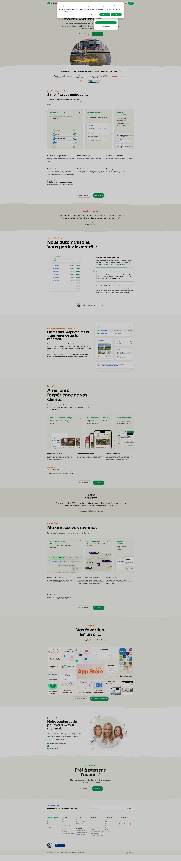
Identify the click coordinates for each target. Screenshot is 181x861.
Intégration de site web (67, 826)
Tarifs (48, 824)
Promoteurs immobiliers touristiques (96, 836)
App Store (64, 831)
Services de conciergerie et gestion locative (97, 832)
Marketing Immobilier (81, 832)
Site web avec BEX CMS (96, 418)
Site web (78, 820)
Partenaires (108, 828)
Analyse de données (121, 542)
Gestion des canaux (57, 112)
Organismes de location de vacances (97, 828)
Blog (106, 824)
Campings (93, 826)
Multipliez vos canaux (58, 541)
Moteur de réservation (67, 822)
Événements (108, 822)
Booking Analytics (80, 834)
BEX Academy (108, 820)
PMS (63, 820)
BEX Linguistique (94, 541)
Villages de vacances (95, 820)
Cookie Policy (73, 852)
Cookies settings (93, 14)
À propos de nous (123, 820)
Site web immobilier (81, 822)
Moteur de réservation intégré (61, 418)
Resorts (92, 822)
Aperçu (49, 820)
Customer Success (124, 822)
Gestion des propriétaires (68, 833)
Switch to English (106, 23)
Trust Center (108, 831)
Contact (121, 826)
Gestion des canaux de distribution (67, 828)
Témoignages (108, 826)
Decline (116, 14)
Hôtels (92, 824)
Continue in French (106, 26)
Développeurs (108, 830)
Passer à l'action (51, 822)
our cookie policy (103, 6)
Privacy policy (81, 852)
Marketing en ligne (80, 830)
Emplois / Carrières (124, 824)
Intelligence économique (68, 824)
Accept (104, 14)
